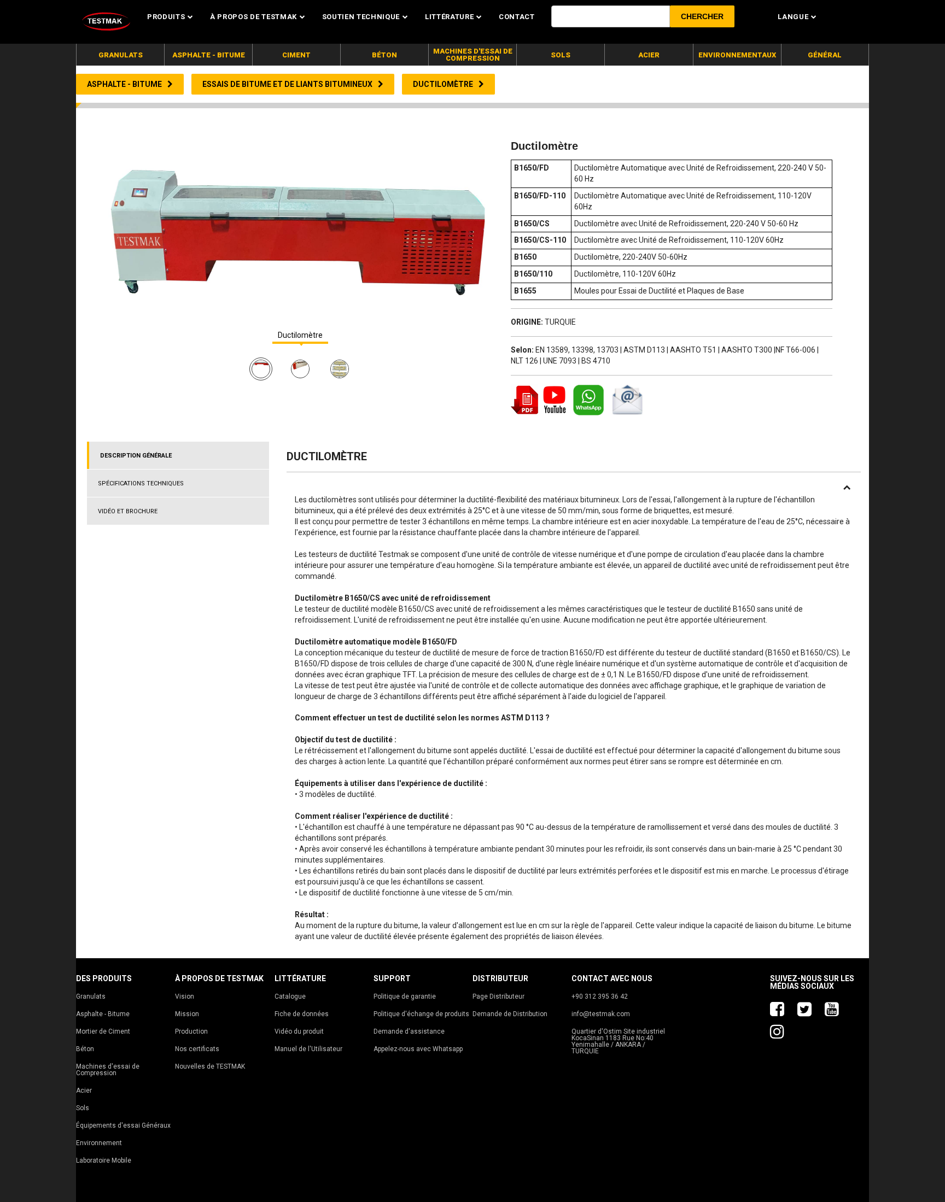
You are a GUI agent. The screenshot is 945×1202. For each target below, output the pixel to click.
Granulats (91, 996)
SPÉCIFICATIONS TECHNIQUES (141, 483)
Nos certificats (197, 1049)
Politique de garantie (405, 996)
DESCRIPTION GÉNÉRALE (136, 455)
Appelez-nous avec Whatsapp (418, 1049)
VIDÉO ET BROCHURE (128, 511)
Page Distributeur (498, 996)
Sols (82, 1108)
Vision (184, 996)
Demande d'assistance (409, 1031)
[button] (702, 16)
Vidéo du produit (299, 1031)
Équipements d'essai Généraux (123, 1125)
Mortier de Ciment (103, 1031)
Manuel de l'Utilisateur (308, 1049)
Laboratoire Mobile (103, 1160)
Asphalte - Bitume (103, 1014)
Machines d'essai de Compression (107, 1069)
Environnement (99, 1143)
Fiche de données (302, 1014)
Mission (187, 1014)
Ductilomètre (300, 335)
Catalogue (290, 996)
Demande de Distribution (509, 1014)
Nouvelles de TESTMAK (210, 1066)
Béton (85, 1049)
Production (191, 1031)
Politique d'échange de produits (421, 1014)
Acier (84, 1090)
